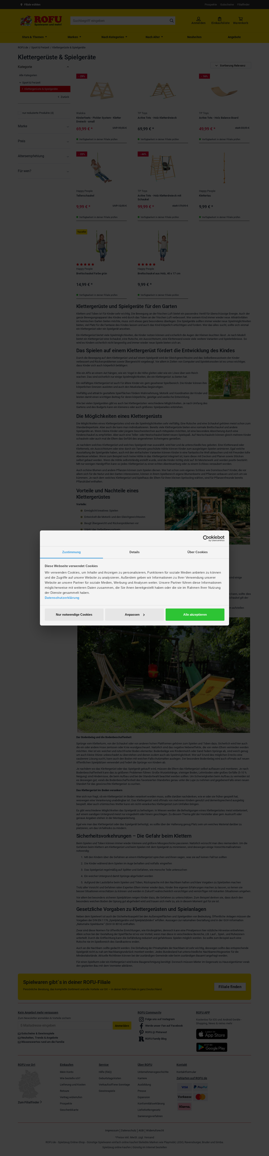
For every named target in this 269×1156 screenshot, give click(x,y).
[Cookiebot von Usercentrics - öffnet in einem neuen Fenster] (206, 538)
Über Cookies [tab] (197, 552)
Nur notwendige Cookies (74, 614)
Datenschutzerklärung (62, 597)
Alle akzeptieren (195, 614)
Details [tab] (134, 552)
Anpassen (132, 614)
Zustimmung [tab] (71, 552)
